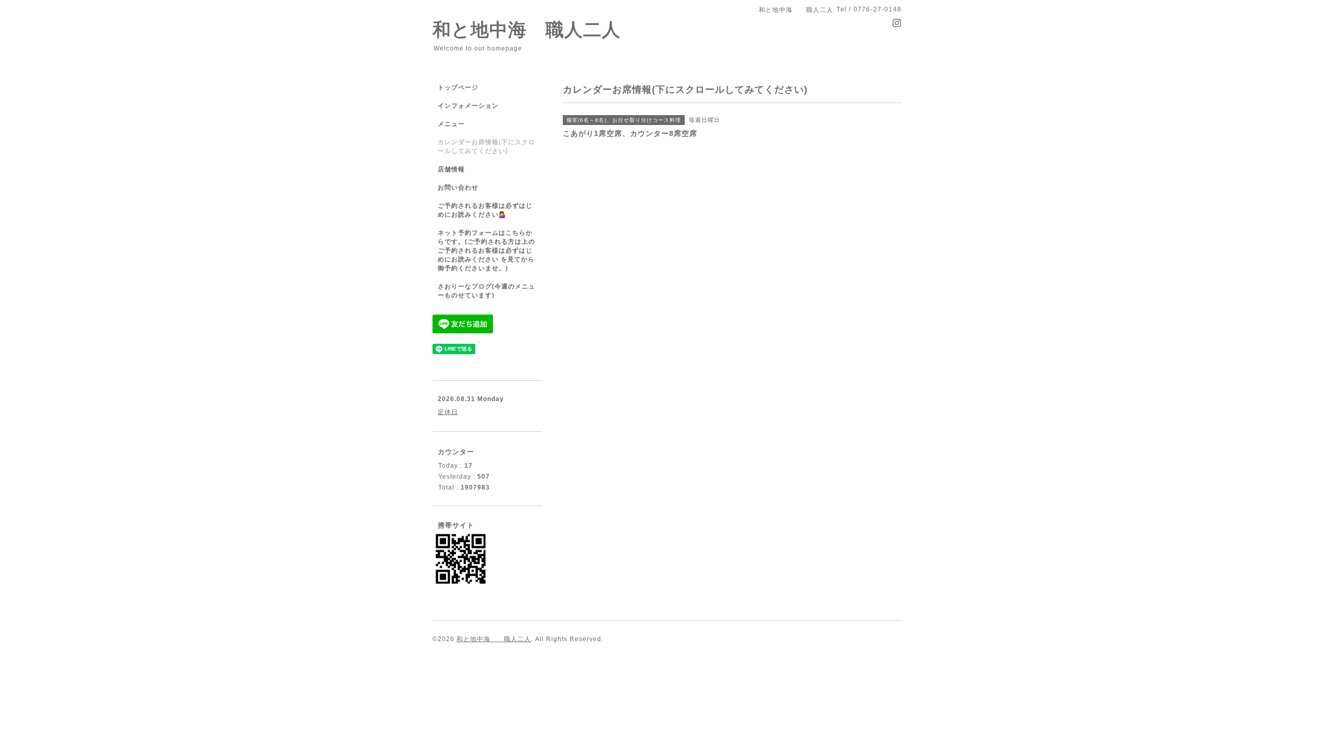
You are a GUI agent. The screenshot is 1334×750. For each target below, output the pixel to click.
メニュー (451, 124)
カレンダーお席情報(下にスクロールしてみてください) (486, 147)
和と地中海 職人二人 (527, 29)
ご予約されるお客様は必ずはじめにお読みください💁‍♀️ (485, 210)
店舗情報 (451, 169)
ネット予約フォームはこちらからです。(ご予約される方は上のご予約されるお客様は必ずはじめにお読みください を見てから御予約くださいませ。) (486, 250)
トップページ (458, 87)
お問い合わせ (458, 187)
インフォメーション (468, 105)
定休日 (448, 412)
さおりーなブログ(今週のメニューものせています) (486, 291)
